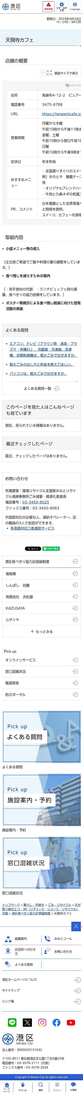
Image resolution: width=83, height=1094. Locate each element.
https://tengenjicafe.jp (62, 114)
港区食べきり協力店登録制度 (31, 913)
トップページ (11, 904)
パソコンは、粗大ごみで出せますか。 (38, 373)
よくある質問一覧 (37, 388)
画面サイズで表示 (66, 73)
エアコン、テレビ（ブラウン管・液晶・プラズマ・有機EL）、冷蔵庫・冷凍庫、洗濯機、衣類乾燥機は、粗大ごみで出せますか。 (43, 349)
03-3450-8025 (35, 502)
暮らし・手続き (33, 904)
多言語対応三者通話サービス (32, 528)
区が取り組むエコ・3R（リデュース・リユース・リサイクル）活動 (41, 909)
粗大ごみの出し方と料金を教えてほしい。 (42, 364)
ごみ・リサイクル (59, 904)
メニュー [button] (57, 1090)
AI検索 (73, 1090)
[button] (48, 6)
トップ (6, 1090)
